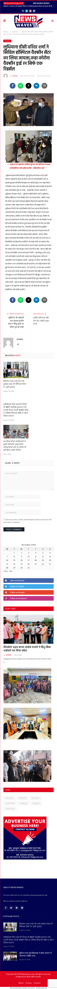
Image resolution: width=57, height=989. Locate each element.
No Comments (45, 76)
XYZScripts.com (41, 988)
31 (28, 568)
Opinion (7, 41)
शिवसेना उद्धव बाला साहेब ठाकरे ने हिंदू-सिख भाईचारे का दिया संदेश (27, 649)
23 (21, 564)
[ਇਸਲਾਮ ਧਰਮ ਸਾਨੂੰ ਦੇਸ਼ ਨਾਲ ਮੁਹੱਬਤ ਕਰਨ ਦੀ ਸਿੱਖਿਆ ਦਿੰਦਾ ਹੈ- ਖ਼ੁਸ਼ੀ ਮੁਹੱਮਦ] (15, 370)
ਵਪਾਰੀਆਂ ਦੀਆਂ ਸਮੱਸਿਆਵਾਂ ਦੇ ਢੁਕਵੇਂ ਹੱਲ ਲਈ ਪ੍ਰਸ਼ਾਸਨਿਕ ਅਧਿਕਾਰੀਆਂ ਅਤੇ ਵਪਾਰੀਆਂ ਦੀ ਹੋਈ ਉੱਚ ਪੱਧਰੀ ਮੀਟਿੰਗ (14, 446)
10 (29, 556)
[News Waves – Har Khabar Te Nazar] (28, 20)
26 (43, 564)
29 (14, 568)
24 (28, 564)
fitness (23, 803)
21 (7, 564)
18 (36, 560)
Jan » (11, 571)
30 (21, 568)
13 (50, 556)
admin (15, 76)
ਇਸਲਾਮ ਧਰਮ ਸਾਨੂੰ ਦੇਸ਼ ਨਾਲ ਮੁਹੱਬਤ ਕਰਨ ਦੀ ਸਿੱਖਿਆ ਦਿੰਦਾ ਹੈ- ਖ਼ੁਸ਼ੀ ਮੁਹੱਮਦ (14, 384)
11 (35, 556)
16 (22, 560)
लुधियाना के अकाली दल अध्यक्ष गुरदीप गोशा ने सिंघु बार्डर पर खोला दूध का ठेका (16, 322)
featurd (36, 798)
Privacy (29, 983)
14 (7, 560)
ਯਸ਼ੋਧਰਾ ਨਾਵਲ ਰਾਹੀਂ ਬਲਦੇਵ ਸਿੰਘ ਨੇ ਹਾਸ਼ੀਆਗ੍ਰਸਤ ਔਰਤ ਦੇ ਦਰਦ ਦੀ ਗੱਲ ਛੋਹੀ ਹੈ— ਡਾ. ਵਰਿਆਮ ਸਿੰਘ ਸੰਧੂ (29, 6)
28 (7, 568)
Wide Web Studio (34, 977)
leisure (36, 803)
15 (14, 560)
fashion (22, 798)
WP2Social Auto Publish (18, 988)
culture (10, 798)
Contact (37, 983)
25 (35, 564)
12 (43, 556)
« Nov (5, 571)
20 (50, 560)
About (20, 983)
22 (14, 564)
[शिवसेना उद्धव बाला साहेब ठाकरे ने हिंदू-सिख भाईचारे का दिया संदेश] (28, 629)
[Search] (52, 20)
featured (10, 803)
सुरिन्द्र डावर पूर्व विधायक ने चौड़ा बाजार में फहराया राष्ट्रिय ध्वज (35, 954)
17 (28, 560)
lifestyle (10, 809)
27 (50, 564)
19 (43, 560)
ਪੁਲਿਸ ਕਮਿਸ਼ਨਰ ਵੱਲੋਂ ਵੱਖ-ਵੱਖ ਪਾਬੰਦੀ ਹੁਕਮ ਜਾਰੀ (41, 321)
